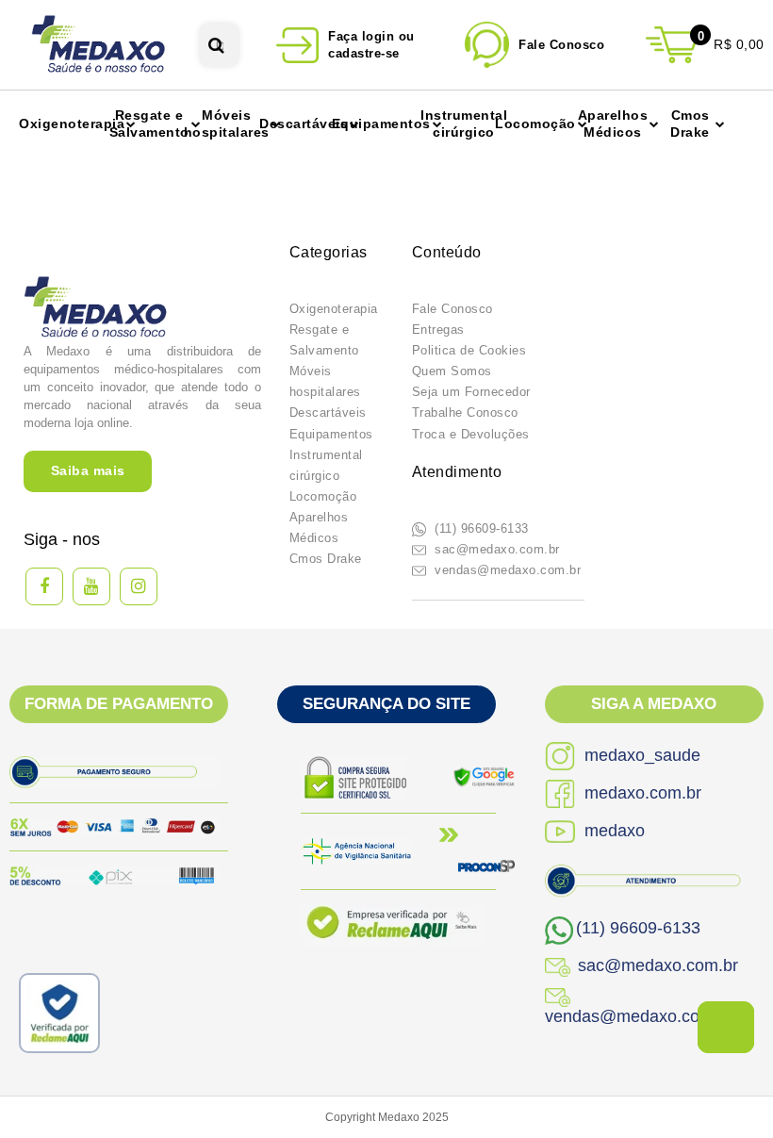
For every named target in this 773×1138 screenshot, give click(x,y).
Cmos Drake (325, 559)
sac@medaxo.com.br (495, 549)
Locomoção (323, 496)
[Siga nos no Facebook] (44, 586)
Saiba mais (88, 470)
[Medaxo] (99, 44)
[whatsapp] (726, 1027)
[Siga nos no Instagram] (138, 586)
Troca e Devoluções (471, 434)
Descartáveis (328, 412)
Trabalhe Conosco (465, 412)
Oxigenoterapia (333, 309)
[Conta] (354, 45)
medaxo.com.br (640, 792)
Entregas (438, 329)
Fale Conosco (452, 309)
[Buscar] (216, 45)
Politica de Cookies (469, 350)
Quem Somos (452, 371)
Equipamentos (331, 434)
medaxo (612, 830)
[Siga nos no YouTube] (91, 586)
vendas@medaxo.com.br (506, 570)
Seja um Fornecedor (471, 392)
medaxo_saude (640, 755)
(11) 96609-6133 (480, 528)
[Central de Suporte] (539, 44)
